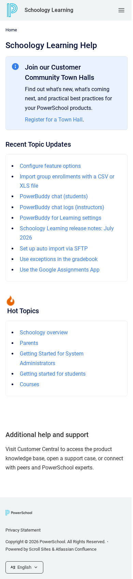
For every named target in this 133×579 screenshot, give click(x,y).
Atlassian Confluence (76, 549)
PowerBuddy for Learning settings (60, 218)
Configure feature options (50, 166)
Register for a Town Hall (54, 119)
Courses (29, 384)
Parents (29, 343)
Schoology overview (44, 332)
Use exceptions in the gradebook (59, 259)
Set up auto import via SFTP (54, 248)
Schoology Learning (49, 10)
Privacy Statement (23, 530)
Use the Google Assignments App (60, 269)
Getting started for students (53, 374)
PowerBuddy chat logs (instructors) (62, 207)
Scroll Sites (40, 549)
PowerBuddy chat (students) (54, 196)
